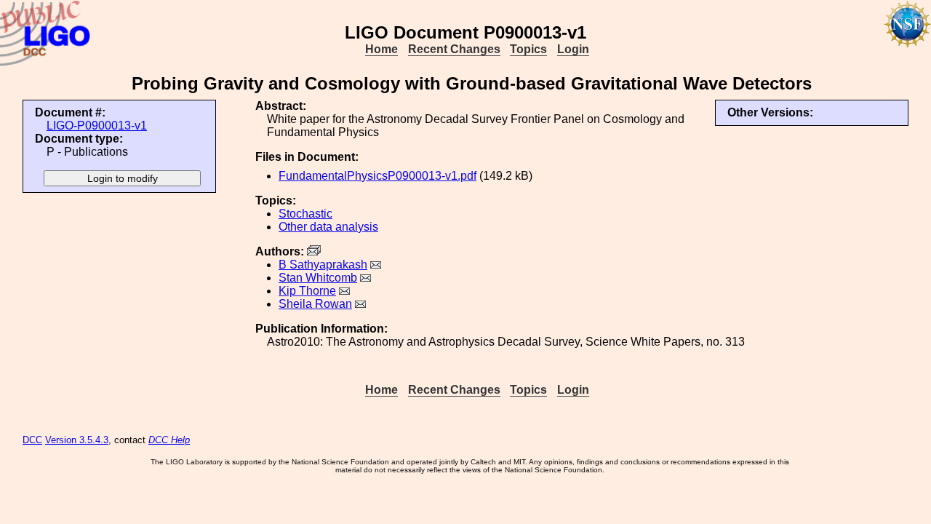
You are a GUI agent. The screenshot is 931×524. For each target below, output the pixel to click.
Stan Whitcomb (318, 277)
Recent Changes (454, 49)
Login (573, 49)
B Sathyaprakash (323, 264)
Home (381, 49)
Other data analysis (328, 227)
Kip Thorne (307, 291)
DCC (32, 439)
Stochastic (305, 213)
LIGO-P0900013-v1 (97, 125)
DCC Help (169, 439)
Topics (528, 49)
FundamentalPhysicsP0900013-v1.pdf (377, 176)
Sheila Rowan (315, 304)
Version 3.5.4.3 (76, 439)
